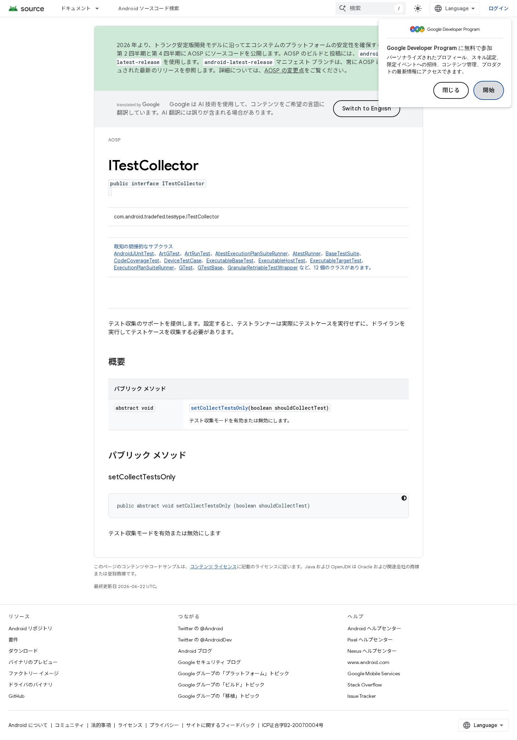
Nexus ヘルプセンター (372, 651)
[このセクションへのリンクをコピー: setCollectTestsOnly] (182, 477)
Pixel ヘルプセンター (370, 640)
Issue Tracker (361, 696)
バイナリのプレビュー (33, 662)
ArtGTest (169, 253)
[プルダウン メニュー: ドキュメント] (100, 8)
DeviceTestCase (183, 260)
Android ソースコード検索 (148, 8)
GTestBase (210, 267)
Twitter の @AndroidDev (205, 640)
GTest (186, 267)
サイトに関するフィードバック (220, 725)
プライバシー (164, 725)
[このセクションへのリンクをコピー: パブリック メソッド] (193, 456)
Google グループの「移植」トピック (219, 696)
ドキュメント (76, 8)
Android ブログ (195, 651)
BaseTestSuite (342, 253)
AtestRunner (307, 253)
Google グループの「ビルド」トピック (221, 685)
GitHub (16, 696)
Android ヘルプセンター (374, 628)
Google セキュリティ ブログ (209, 662)
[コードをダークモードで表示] (404, 498)
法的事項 (101, 725)
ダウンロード (23, 651)
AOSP (114, 140)
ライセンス (130, 725)
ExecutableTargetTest (336, 260)
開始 (488, 90)
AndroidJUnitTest (134, 253)
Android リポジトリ (30, 628)
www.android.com (368, 662)
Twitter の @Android (200, 628)
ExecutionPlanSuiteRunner (144, 267)
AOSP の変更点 (284, 70)
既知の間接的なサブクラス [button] (244, 257)
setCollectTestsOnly (219, 407)
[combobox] (371, 8)
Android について (28, 725)
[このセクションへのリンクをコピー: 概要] (132, 362)
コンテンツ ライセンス (213, 567)
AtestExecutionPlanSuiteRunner (251, 253)
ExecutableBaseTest (230, 260)
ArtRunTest (197, 253)
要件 (13, 640)
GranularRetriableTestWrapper (263, 267)
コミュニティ (69, 725)
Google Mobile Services (373, 673)
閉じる (451, 90)
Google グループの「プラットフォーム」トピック (233, 673)
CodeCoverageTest (136, 260)
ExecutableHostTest (281, 260)
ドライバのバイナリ (30, 685)
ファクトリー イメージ (33, 673)
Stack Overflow (364, 685)
